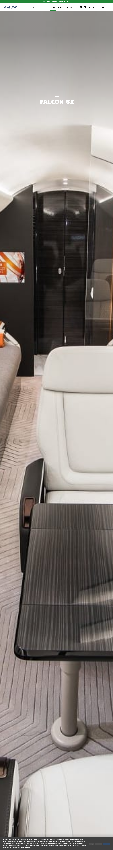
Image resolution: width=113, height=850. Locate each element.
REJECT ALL (98, 844)
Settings (91, 844)
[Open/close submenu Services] (85, 7)
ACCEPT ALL (106, 844)
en (103, 7)
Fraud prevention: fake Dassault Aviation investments (56, 1)
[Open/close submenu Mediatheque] (81, 7)
